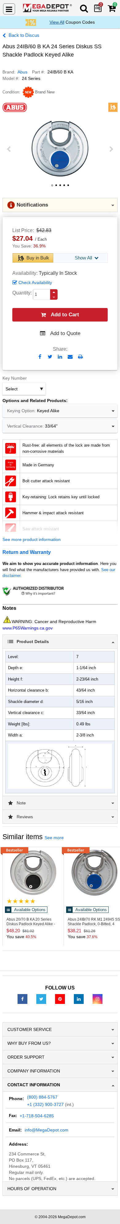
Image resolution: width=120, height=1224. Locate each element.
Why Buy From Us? (29, 1043)
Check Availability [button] (35, 282)
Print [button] (80, 356)
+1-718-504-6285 (37, 1115)
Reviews (25, 816)
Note (21, 802)
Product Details (33, 641)
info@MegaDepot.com (46, 1129)
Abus (22, 71)
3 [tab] (60, 187)
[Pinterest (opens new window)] (60, 998)
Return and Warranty (26, 552)
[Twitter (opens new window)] (41, 998)
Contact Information (33, 1084)
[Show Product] (21, 901)
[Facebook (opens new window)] (22, 998)
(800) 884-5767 (42, 1097)
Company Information (33, 1070)
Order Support (26, 1057)
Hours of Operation (31, 1188)
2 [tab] (56, 187)
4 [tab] (64, 187)
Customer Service (29, 1029)
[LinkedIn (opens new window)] (79, 998)
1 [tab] (52, 187)
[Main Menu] (9, 8)
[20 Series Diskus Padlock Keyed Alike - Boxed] (33, 873)
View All (57, 22)
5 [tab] (68, 187)
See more (54, 837)
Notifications (32, 205)
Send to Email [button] (70, 357)
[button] (53, 292)
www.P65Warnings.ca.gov (27, 628)
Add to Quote (65, 333)
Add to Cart (65, 315)
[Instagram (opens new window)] (97, 998)
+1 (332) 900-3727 (45, 1104)
